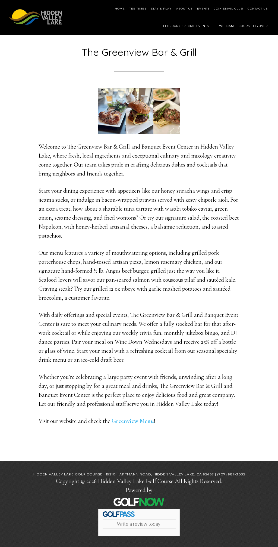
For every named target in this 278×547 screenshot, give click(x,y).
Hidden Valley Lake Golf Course (36, 17)
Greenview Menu (133, 421)
